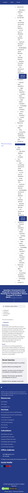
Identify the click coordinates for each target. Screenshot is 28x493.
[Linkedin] (2, 466)
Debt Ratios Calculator (21, 90)
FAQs (20, 130)
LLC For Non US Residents (20, 32)
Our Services (20, 17)
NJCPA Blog (20, 126)
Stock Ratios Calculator (21, 113)
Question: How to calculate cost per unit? (13, 381)
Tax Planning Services (20, 57)
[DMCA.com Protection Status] (9, 487)
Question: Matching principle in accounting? (13, 363)
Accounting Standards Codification (21, 133)
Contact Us (20, 141)
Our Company (20, 14)
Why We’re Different (21, 11)
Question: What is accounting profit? (11, 366)
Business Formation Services (21, 63)
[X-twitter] (5, 466)
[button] (20, 144)
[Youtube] (10, 466)
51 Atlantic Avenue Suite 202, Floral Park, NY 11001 (14, 459)
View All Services (23, 76)
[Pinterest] (7, 466)
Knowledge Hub (21, 138)
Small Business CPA (20, 37)
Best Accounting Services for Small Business (21, 24)
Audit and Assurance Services (21, 43)
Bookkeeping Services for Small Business (22, 50)
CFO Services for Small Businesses (21, 70)
